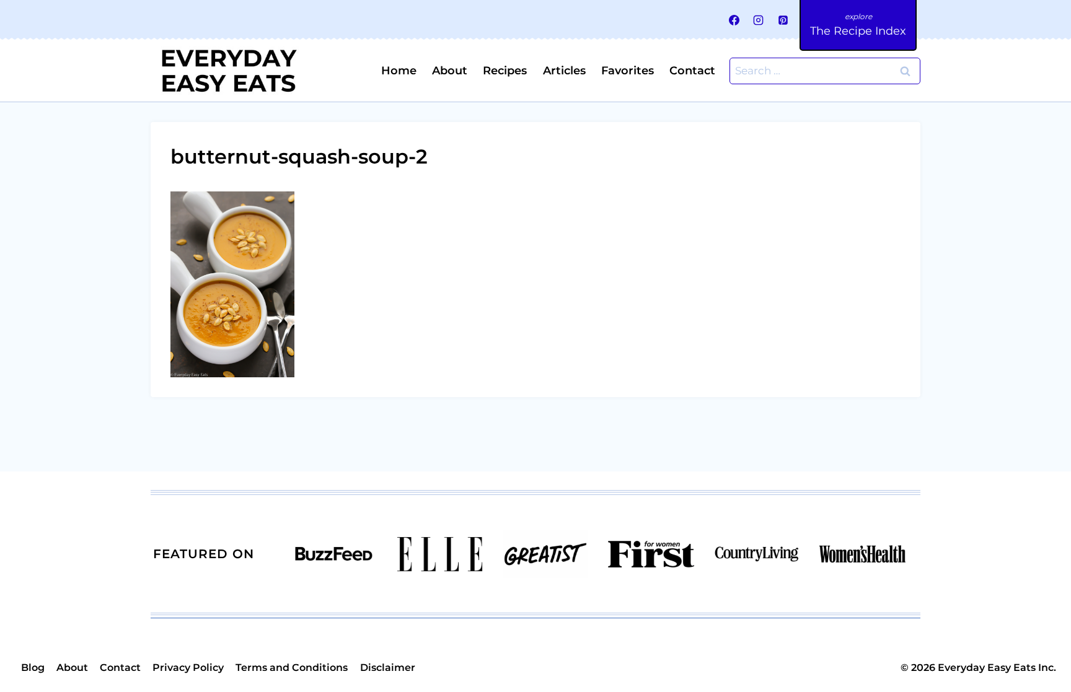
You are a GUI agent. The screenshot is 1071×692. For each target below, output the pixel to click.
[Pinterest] (782, 19)
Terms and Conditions (292, 667)
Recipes (505, 70)
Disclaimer (387, 667)
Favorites (627, 70)
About (449, 70)
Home (398, 70)
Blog (33, 667)
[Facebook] (734, 19)
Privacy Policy (188, 667)
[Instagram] (758, 19)
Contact (692, 70)
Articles (564, 70)
